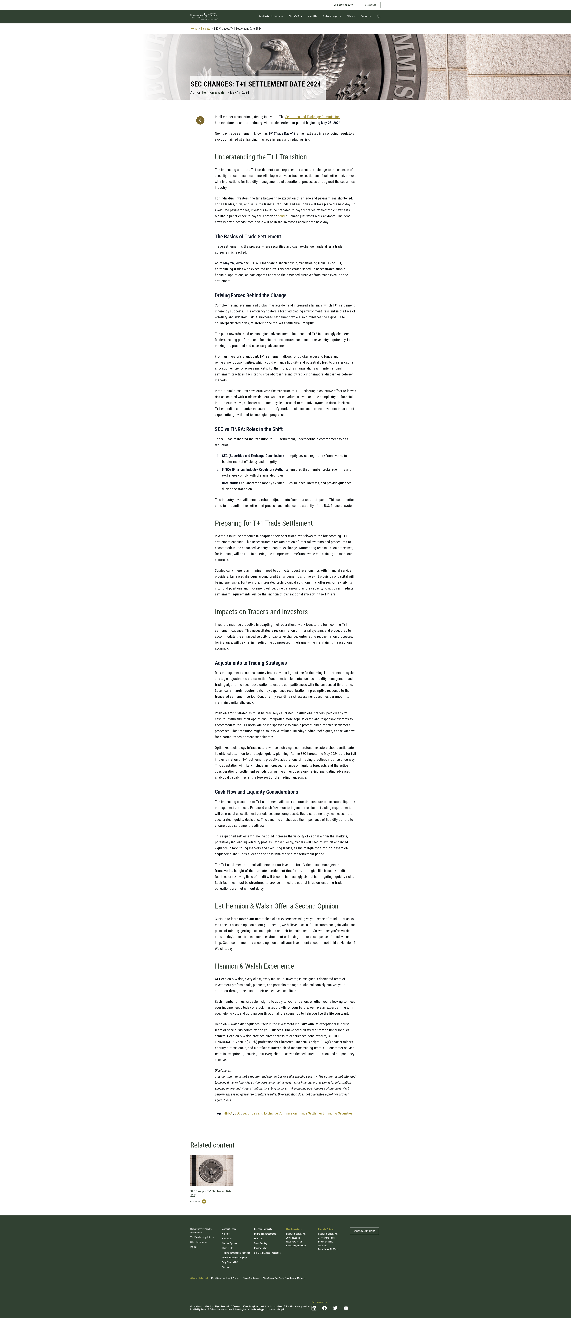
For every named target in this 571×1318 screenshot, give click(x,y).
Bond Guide (227, 1248)
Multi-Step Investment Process (225, 1278)
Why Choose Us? (230, 1262)
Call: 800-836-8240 (343, 4)
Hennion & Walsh (214, 92)
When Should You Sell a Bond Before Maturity (284, 1278)
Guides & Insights (331, 16)
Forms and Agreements (265, 1233)
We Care (226, 1267)
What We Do (294, 16)
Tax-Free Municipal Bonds (202, 1237)
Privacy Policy (261, 1248)
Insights (205, 28)
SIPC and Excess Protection (267, 1252)
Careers (226, 1233)
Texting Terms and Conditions (236, 1252)
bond (281, 216)
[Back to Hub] (199, 612)
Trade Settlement (311, 1113)
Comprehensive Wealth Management (201, 1231)
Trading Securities (339, 1113)
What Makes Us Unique (269, 16)
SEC (237, 1113)
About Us (312, 16)
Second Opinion (229, 1243)
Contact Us (366, 16)
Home (193, 28)
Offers (350, 16)
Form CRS (259, 1238)
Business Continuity (263, 1229)
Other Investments (198, 1242)
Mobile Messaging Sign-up (234, 1257)
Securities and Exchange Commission (312, 117)
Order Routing (260, 1243)
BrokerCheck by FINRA (364, 1231)
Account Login (371, 5)
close (378, 1295)
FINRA (227, 1113)
